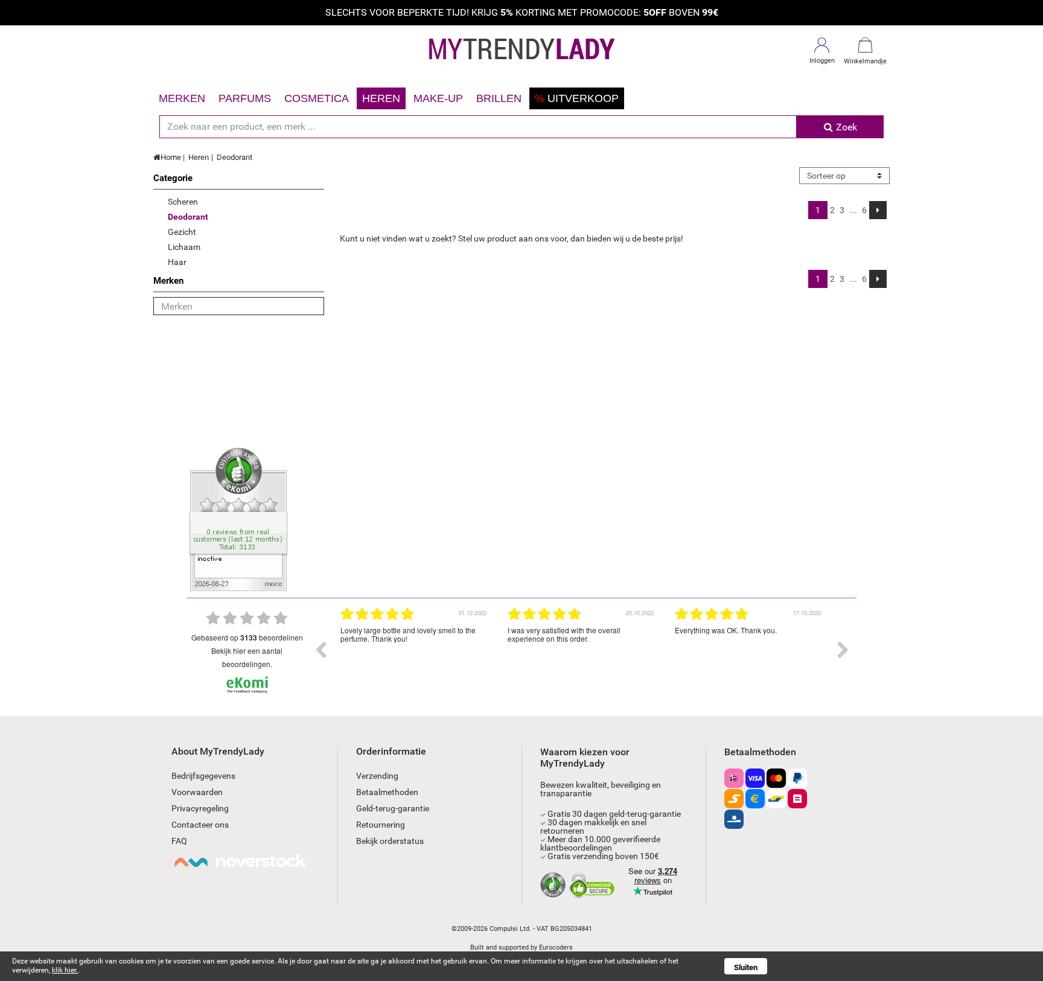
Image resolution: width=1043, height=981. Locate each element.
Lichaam (184, 247)
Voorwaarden (197, 792)
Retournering (380, 824)
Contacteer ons (200, 824)
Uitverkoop (577, 98)
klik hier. (65, 970)
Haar (177, 262)
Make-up (438, 98)
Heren (381, 98)
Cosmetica (316, 98)
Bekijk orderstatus (390, 841)
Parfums (244, 98)
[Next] (878, 210)
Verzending (377, 776)
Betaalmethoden (387, 792)
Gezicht (182, 232)
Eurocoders (556, 947)
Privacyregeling (200, 808)
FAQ (179, 841)
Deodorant (234, 157)
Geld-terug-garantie (392, 808)
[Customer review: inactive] (238, 518)
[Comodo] (593, 885)
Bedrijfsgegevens (203, 776)
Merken (182, 98)
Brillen (499, 98)
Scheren (183, 201)
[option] (415, 650)
